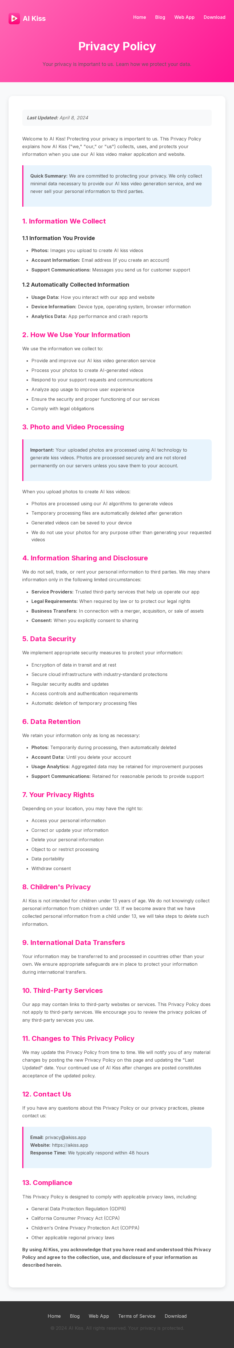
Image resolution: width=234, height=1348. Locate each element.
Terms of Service (137, 1316)
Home (139, 17)
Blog (160, 17)
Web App (184, 17)
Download (214, 17)
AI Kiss (34, 18)
